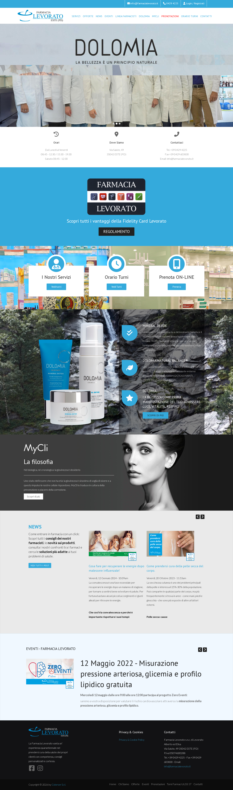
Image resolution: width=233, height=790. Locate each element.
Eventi (109, 16)
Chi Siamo (123, 784)
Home (112, 784)
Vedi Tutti (116, 287)
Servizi (76, 16)
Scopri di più (111, 105)
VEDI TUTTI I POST (40, 565)
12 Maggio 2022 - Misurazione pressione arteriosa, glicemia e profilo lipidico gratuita (140, 673)
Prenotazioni (170, 16)
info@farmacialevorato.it (144, 3)
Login (189, 3)
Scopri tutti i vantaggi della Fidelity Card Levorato (116, 221)
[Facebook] (32, 768)
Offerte (88, 16)
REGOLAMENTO (116, 231)
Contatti (206, 16)
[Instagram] (40, 768)
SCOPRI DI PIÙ (155, 415)
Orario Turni (189, 16)
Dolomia (144, 16)
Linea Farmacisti (125, 16)
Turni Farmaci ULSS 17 (179, 784)
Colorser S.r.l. (59, 784)
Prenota (176, 287)
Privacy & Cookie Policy (131, 739)
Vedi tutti (56, 287)
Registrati (199, 3)
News (99, 16)
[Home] (40, 16)
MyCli (155, 16)
